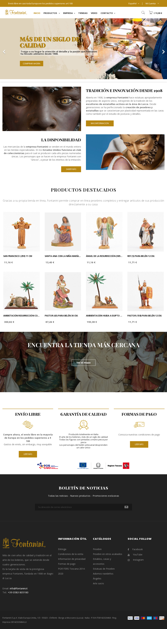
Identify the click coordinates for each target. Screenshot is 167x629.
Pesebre (97, 549)
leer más (28, 454)
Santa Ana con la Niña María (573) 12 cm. (63, 256)
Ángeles (97, 578)
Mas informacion (100, 123)
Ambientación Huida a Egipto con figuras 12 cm (104, 315)
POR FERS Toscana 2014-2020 (71, 571)
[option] (83, 48)
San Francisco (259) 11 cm (17, 256)
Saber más (71, 169)
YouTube (137, 554)
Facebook (137, 549)
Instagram (138, 559)
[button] (155, 13)
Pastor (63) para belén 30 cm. (61, 315)
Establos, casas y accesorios (102, 561)
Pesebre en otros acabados (107, 554)
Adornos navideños (103, 573)
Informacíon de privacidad (71, 558)
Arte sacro (98, 583)
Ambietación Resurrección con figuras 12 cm (21, 315)
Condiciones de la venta (70, 554)
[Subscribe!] (126, 507)
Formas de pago (67, 563)
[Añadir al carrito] (33, 217)
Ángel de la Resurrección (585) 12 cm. (104, 256)
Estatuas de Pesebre (104, 568)
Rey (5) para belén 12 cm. (141, 256)
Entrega (62, 549)
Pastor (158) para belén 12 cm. (144, 315)
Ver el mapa (83, 362)
